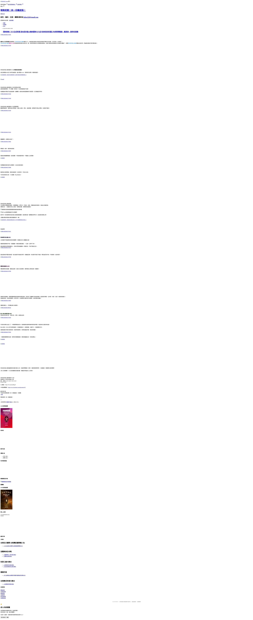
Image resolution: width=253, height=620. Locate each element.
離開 (7, 617)
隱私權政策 (134, 601)
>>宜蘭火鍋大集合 (7, 556)
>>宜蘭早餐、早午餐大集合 (9, 554)
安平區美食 (3, 596)
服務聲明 (139, 601)
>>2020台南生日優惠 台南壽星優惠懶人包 (13, 546)
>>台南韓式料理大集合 (8, 584)
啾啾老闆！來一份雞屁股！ (13, 10)
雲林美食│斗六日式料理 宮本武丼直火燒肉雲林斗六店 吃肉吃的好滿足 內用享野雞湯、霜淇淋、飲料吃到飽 (40, 32)
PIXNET (116, 601)
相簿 (4, 23)
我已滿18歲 (3, 617)
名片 (4, 26)
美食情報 (11, 20)
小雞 (2, 394)
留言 (11, 402)
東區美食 (3, 590)
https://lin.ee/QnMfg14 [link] (10, 384)
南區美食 (3, 593)
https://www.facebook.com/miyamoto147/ (17, 387)
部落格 (4, 24)
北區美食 (3, 594)
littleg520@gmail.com (30, 17)
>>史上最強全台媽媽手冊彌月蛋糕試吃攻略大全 (14, 575)
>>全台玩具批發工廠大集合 (9, 566)
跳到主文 (3, 13)
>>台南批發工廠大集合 (8, 565)
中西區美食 (3, 591)
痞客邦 (7, 402)
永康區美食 (3, 598)
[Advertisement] (40, 56)
